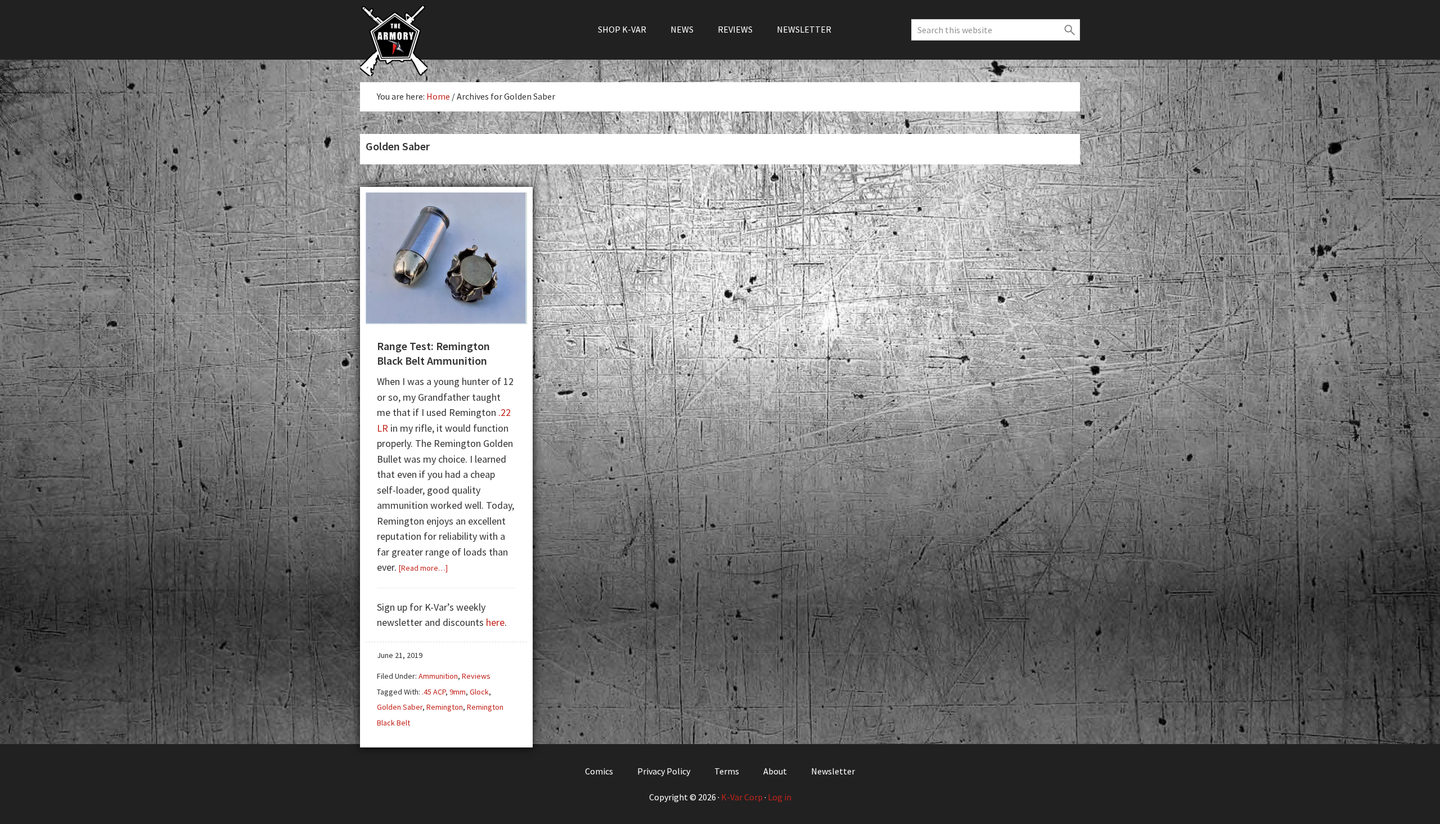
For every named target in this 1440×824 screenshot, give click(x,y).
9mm (457, 692)
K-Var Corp (742, 797)
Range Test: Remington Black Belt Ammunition (433, 353)
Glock (479, 692)
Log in (779, 797)
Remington (444, 707)
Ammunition (438, 676)
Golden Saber (399, 707)
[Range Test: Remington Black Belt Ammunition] (446, 320)
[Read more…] (423, 568)
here (495, 622)
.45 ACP (434, 692)
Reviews (476, 676)
